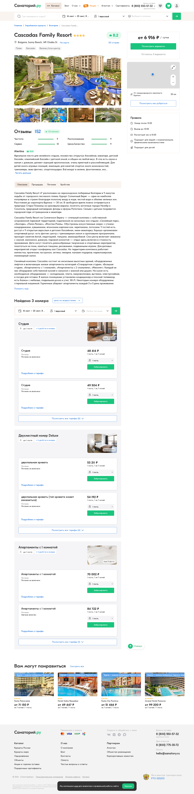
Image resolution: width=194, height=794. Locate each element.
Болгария (53, 25)
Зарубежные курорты (35, 25)
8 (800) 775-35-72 (167, 745)
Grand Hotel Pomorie (155, 701)
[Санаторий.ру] (29, 6)
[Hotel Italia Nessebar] (77, 684)
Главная (18, 25)
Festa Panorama (22, 701)
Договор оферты (72, 777)
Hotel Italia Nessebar (68, 701)
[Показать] (176, 16)
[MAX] (124, 734)
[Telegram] (119, 734)
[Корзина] (168, 6)
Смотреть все (77, 666)
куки (76, 786)
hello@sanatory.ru (168, 753)
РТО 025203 (157, 778)
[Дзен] (114, 734)
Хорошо (128, 786)
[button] (153, 74)
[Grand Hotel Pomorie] (164, 684)
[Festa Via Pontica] (121, 684)
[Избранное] (160, 6)
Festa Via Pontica (109, 701)
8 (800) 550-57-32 (142, 6)
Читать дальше (23, 173)
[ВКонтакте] (109, 734)
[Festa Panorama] (34, 684)
